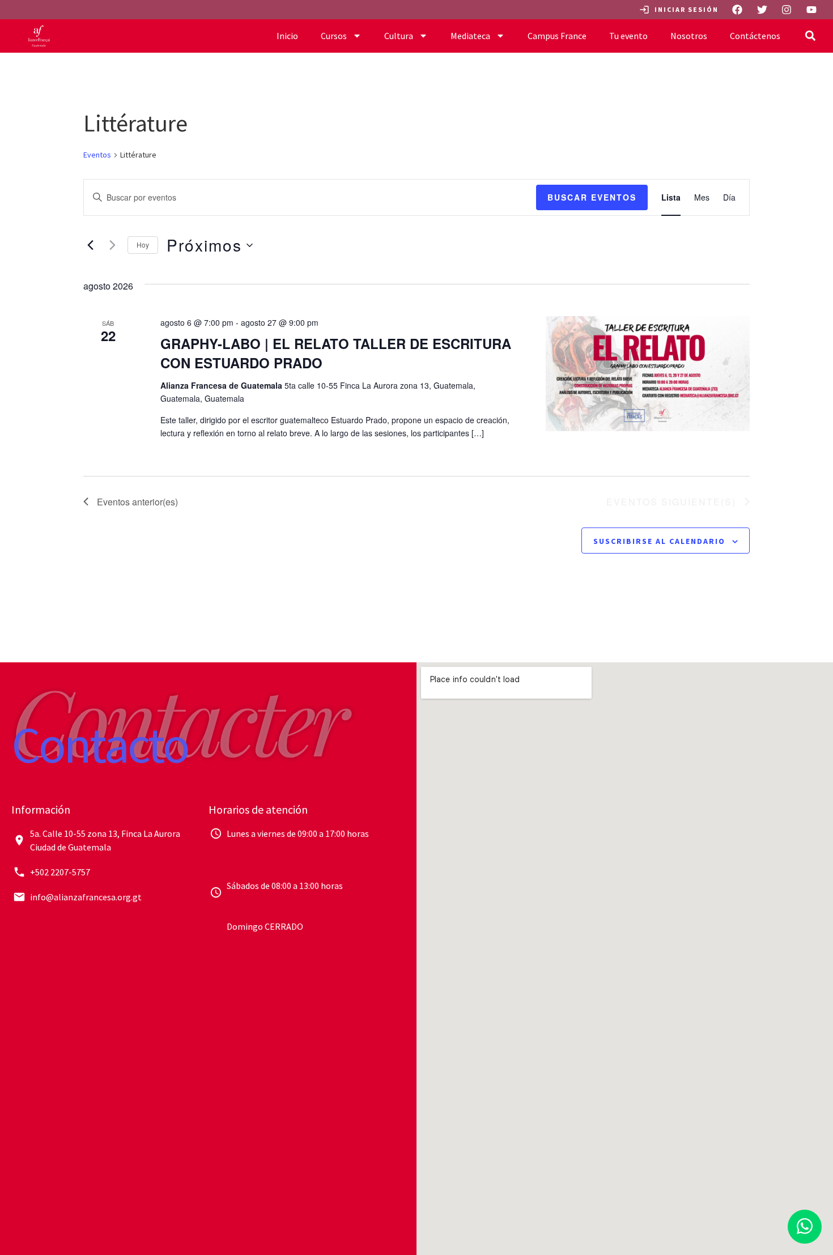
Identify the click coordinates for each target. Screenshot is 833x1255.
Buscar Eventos (591, 197)
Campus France (557, 35)
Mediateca (470, 35)
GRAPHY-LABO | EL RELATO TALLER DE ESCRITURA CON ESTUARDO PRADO (335, 353)
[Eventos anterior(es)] (90, 245)
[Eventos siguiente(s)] (112, 245)
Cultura (398, 35)
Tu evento (628, 35)
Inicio (287, 35)
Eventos (97, 155)
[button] (810, 36)
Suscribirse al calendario (659, 541)
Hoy (143, 244)
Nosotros (688, 35)
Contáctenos (755, 35)
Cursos (334, 35)
